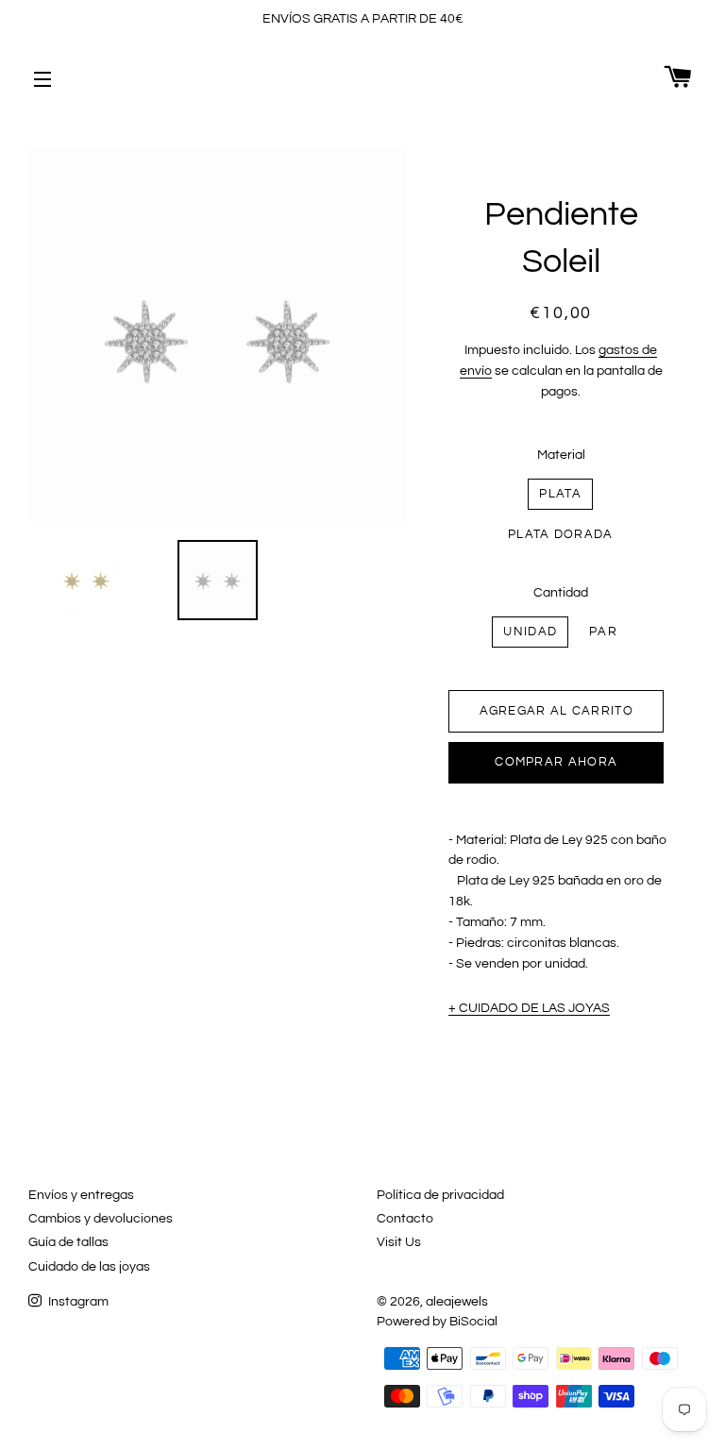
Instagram (77, 1301)
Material (561, 455)
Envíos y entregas (81, 1195)
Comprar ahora (556, 761)
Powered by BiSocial (437, 1321)
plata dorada (561, 534)
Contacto (405, 1218)
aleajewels (457, 1301)
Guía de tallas (68, 1242)
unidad (530, 631)
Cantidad (560, 592)
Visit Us (399, 1242)
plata (560, 493)
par (603, 631)
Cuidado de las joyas (89, 1266)
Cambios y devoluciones (100, 1218)
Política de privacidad (440, 1195)
